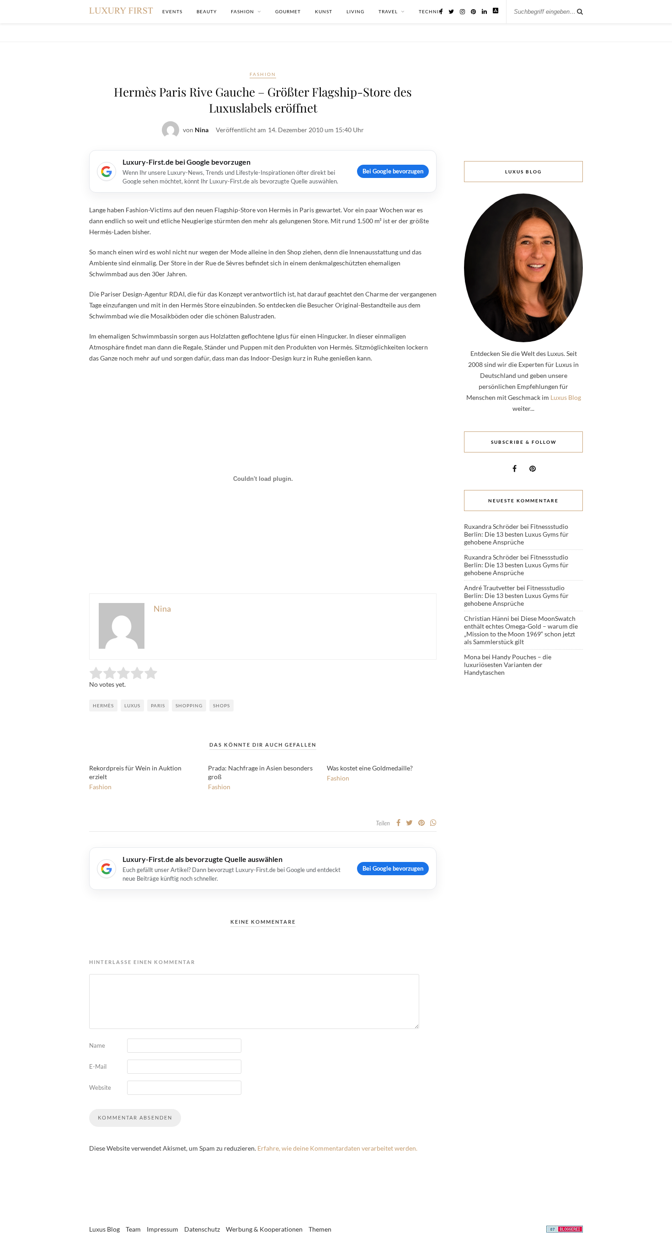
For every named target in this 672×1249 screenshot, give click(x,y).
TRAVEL (388, 11)
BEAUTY (207, 11)
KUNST (323, 11)
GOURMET (288, 11)
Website (100, 1087)
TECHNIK (431, 11)
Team (133, 1229)
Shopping (189, 705)
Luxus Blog (565, 397)
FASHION (242, 11)
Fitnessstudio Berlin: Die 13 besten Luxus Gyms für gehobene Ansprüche (516, 534)
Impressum (162, 1229)
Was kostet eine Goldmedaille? (370, 768)
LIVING (355, 11)
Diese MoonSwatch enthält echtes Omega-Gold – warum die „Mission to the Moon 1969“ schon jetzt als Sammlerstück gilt (521, 630)
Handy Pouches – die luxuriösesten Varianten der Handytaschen (507, 664)
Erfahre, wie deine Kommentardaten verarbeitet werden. (337, 1148)
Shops (221, 705)
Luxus (132, 705)
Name (97, 1045)
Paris (158, 705)
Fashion (263, 74)
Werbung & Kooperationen (264, 1229)
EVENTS (172, 11)
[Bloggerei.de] (564, 1230)
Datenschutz (202, 1229)
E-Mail (98, 1066)
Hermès (103, 705)
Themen (320, 1229)
